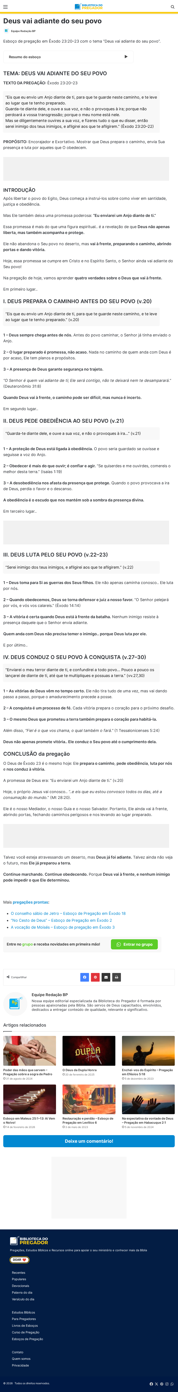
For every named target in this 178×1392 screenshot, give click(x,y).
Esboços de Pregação (27, 1339)
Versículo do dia (23, 1299)
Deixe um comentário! (89, 1141)
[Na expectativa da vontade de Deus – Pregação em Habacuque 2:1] (148, 1099)
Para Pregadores (24, 1319)
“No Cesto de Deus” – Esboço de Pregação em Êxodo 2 (61, 920)
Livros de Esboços (25, 1325)
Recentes (18, 1272)
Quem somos (21, 1358)
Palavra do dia (22, 1292)
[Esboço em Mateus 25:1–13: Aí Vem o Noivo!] (29, 1099)
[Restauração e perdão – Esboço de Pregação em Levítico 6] (89, 1099)
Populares (19, 1279)
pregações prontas (30, 902)
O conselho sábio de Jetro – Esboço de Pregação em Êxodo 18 (68, 913)
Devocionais (20, 1286)
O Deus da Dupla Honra (80, 1070)
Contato (17, 1352)
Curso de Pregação (25, 1332)
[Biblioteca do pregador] (89, 6)
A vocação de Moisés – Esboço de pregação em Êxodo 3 (63, 927)
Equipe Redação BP (23, 31)
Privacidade (20, 1365)
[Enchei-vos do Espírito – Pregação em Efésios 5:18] (148, 1051)
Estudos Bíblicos (23, 1312)
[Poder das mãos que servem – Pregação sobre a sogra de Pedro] (29, 1051)
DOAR (19, 1260)
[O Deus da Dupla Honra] (89, 1051)
